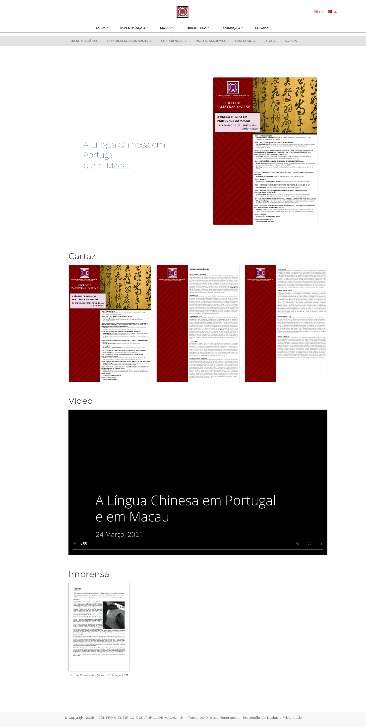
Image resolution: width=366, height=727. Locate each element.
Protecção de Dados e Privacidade (272, 718)
